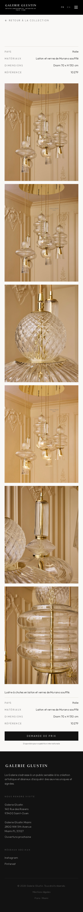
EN (69, 7)
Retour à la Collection (29, 20)
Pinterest (10, 864)
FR (62, 7)
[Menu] (76, 7)
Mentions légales (41, 892)
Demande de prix (41, 736)
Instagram (11, 857)
